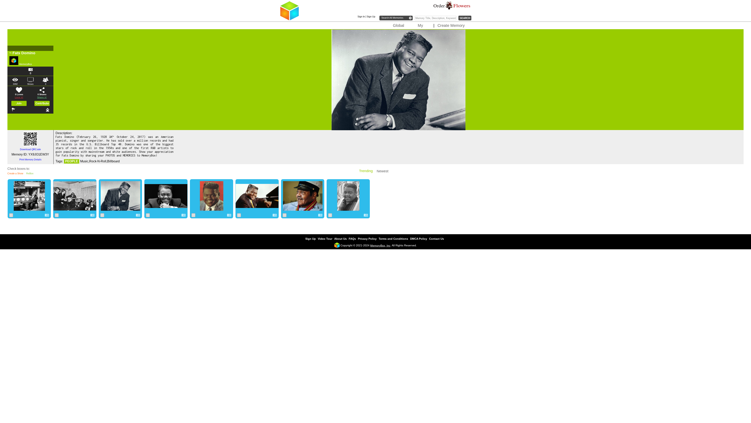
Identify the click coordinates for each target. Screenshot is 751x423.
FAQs (352, 238)
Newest (382, 171)
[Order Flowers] (451, 5)
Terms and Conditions (393, 238)
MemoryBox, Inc (380, 245)
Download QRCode (30, 149)
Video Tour (325, 238)
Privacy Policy (367, 238)
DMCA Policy (418, 238)
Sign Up (371, 16)
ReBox (29, 173)
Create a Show (15, 173)
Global (398, 25)
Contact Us (436, 238)
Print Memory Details (30, 159)
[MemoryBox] (289, 19)
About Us (340, 238)
